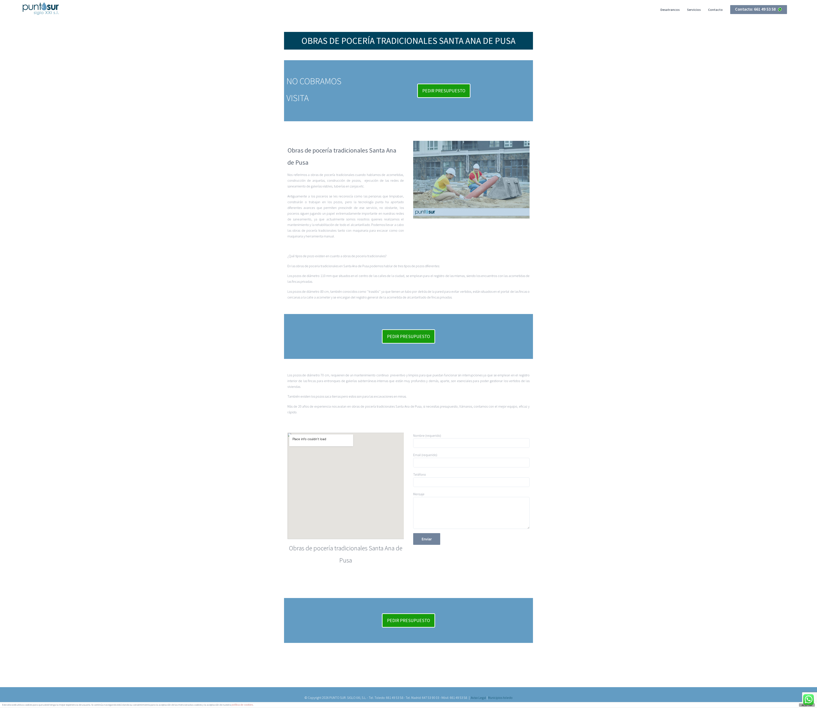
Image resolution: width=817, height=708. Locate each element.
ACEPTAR (807, 705)
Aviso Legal (478, 697)
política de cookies (242, 704)
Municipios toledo (500, 697)
